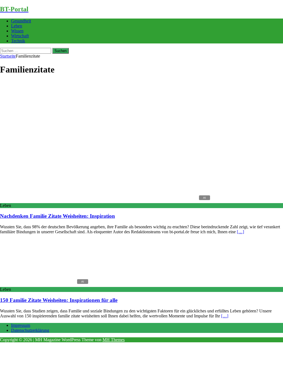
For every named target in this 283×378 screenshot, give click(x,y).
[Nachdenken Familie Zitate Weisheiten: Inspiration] (106, 200)
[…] (240, 231)
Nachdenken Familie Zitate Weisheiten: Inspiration (57, 216)
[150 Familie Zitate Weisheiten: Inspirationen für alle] (45, 284)
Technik (18, 40)
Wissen (17, 31)
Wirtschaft (20, 35)
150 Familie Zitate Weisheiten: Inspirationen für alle (58, 300)
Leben (16, 26)
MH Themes (114, 339)
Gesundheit (21, 21)
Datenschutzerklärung (30, 330)
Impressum (20, 325)
